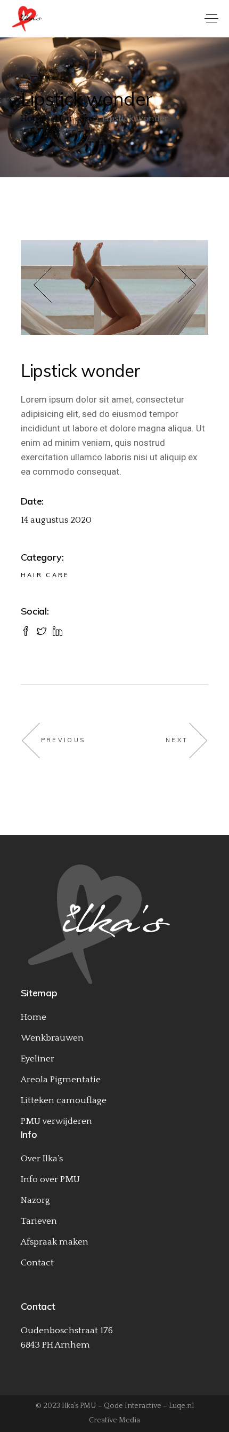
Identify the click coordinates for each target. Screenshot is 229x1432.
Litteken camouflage (64, 1100)
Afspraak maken (54, 1242)
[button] (55, 287)
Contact (37, 1263)
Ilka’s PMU (79, 1406)
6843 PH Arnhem (55, 1345)
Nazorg (35, 1200)
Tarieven (39, 1221)
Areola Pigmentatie (61, 1079)
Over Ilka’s (42, 1158)
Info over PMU (50, 1179)
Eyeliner (37, 1059)
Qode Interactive (132, 1406)
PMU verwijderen (56, 1121)
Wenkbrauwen (52, 1038)
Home (33, 1017)
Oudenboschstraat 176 (67, 1330)
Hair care (45, 575)
